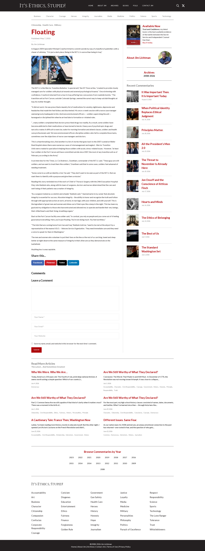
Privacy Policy (124, 547)
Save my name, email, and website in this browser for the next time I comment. (65, 343)
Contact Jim (100, 547)
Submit (36, 349)
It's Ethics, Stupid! (42, 5)
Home (73, 547)
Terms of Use (112, 547)
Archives (90, 547)
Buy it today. (147, 42)
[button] (178, 6)
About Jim (81, 547)
